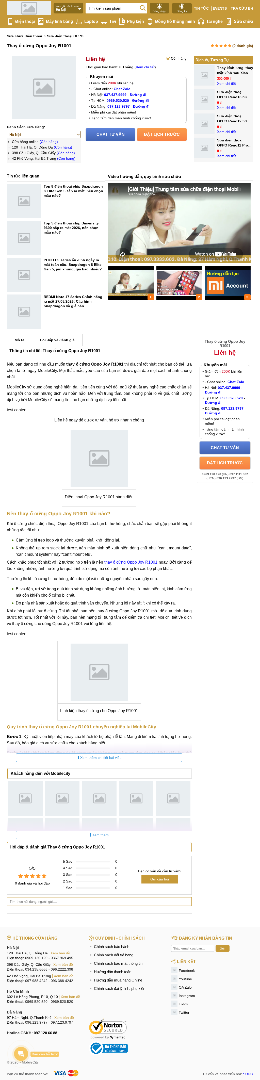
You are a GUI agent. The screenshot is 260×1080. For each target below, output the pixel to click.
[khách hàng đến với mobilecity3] (99, 798)
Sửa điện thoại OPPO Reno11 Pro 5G (232, 145)
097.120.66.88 (45, 1033)
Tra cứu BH (242, 8)
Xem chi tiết (145, 67)
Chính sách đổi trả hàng (113, 955)
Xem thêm (100, 835)
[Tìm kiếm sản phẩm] (142, 7)
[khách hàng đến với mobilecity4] (136, 798)
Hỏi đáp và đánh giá (57, 340)
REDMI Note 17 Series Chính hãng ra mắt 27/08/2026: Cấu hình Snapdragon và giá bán (73, 301)
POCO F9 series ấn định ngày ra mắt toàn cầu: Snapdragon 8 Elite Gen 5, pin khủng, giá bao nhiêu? (73, 264)
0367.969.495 (62, 958)
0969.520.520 (36, 1002)
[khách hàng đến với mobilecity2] (62, 798)
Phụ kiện (135, 21)
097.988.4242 (36, 981)
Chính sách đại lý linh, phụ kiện (119, 988)
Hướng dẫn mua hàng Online (118, 980)
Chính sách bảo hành (111, 946)
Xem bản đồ (60, 953)
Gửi (222, 948)
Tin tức (201, 8)
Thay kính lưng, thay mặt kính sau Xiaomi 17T (235, 73)
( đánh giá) (242, 46)
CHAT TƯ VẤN (110, 134)
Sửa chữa (243, 21)
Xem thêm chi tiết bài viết (100, 758)
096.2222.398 (62, 969)
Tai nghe (214, 21)
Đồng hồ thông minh (175, 21)
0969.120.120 (36, 958)
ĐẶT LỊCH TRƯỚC (162, 134)
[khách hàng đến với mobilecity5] (173, 798)
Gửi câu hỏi (159, 879)
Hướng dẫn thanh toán (112, 972)
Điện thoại (25, 21)
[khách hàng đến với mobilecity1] (25, 798)
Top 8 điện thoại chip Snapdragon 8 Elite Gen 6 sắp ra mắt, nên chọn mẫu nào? (73, 191)
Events (220, 8)
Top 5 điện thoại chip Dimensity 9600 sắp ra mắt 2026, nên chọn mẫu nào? (71, 227)
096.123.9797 (36, 1022)
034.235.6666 (36, 969)
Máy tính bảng (59, 21)
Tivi (112, 21)
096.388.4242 (62, 981)
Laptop (91, 21)
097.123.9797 (62, 1022)
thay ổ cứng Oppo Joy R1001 (131, 562)
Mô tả (19, 340)
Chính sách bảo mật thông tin (118, 963)
